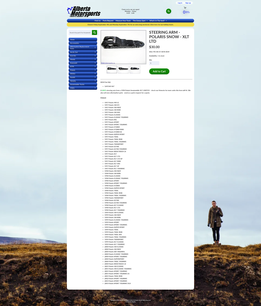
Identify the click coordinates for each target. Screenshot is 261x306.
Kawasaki (83, 63)
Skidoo (83, 74)
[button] (112, 69)
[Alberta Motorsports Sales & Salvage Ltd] (84, 11)
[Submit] (94, 32)
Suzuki (83, 77)
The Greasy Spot (140, 21)
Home (72, 39)
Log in (180, 3)
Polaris (83, 70)
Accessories (74, 43)
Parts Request (108, 21)
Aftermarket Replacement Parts (83, 48)
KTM (83, 66)
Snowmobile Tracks (77, 84)
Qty (150, 60)
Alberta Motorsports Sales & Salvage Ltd (129, 300)
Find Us (98, 21)
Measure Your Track (123, 21)
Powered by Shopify (131, 301)
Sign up (188, 3)
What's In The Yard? (158, 21)
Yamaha (83, 81)
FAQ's (83, 88)
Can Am (83, 56)
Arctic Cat (83, 52)
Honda (83, 59)
